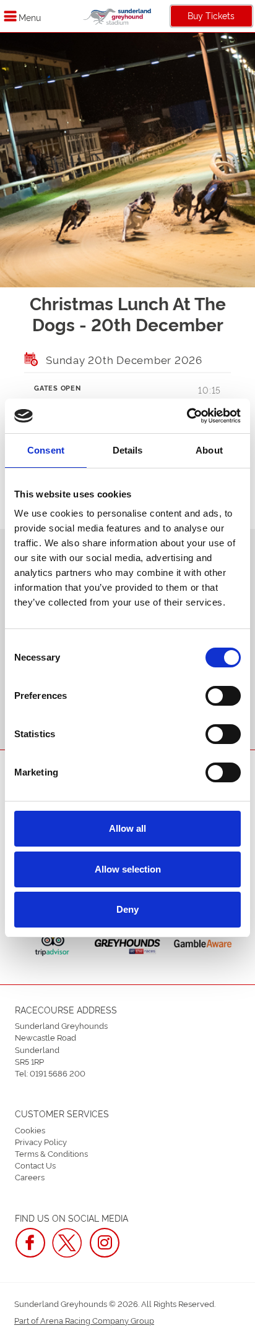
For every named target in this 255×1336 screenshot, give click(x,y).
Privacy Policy (41, 1141)
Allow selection (128, 869)
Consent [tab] (45, 450)
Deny (127, 909)
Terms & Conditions (51, 1153)
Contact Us (35, 1164)
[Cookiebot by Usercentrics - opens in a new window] (186, 416)
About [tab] (209, 450)
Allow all (127, 828)
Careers (30, 1176)
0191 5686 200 (57, 1072)
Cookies (30, 1129)
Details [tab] (128, 450)
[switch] (223, 696)
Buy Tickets (211, 15)
